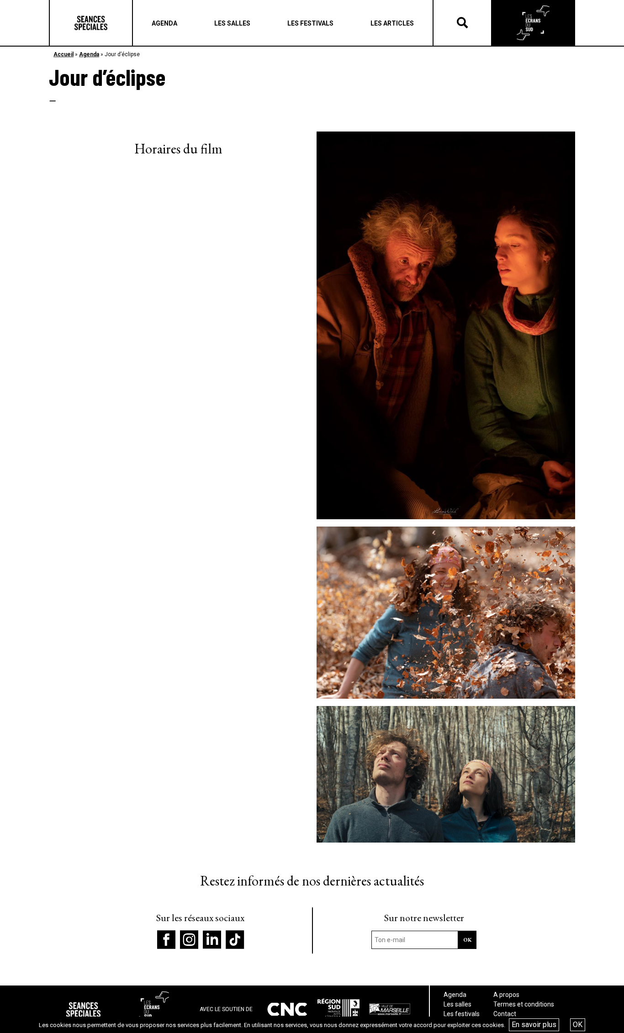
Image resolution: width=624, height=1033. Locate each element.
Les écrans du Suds (533, 23)
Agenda (89, 54)
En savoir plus (534, 1024)
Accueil (63, 54)
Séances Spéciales (91, 23)
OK (577, 1024)
